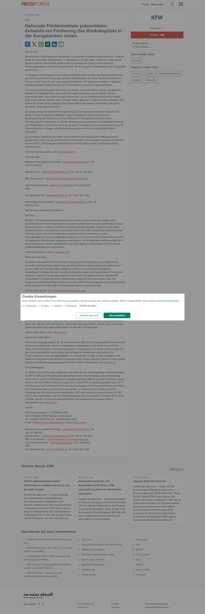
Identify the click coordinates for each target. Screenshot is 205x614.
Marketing (72, 306)
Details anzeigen (88, 306)
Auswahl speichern (89, 315)
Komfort (45, 306)
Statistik (58, 306)
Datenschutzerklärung (168, 301)
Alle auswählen (117, 315)
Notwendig (30, 306)
